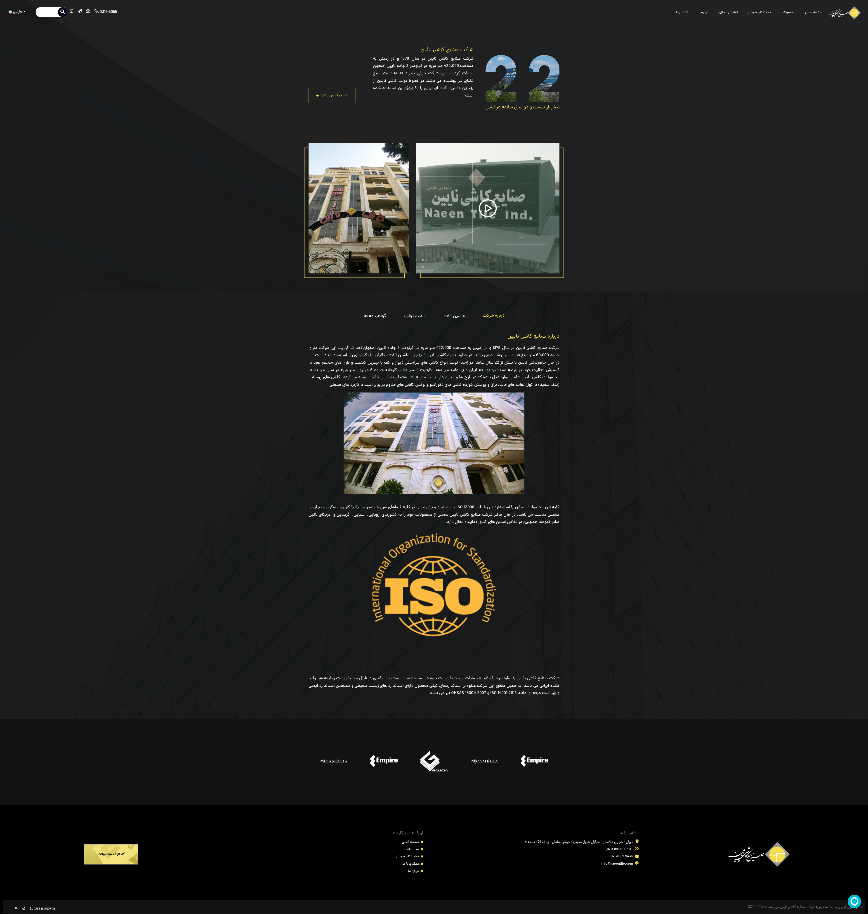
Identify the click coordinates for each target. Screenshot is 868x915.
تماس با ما (680, 12)
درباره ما (703, 12)
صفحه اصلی (813, 12)
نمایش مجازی (728, 12)
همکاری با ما (411, 864)
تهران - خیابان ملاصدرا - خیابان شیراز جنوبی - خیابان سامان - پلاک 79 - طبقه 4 (579, 842)
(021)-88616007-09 (619, 849)
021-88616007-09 (44, 909)
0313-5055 (108, 12)
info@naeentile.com (617, 864)
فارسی (17, 12)
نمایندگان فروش (759, 12)
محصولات (788, 12)
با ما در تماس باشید (334, 95)
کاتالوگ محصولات (111, 854)
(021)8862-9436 (621, 856)
